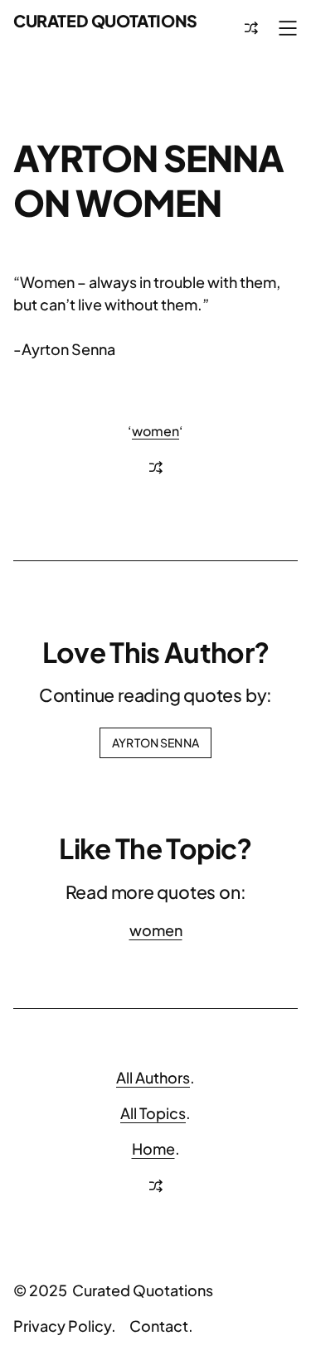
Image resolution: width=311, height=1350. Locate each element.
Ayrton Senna (155, 742)
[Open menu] (288, 28)
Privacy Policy (62, 1325)
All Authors (153, 1077)
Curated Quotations (105, 21)
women (155, 431)
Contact (158, 1325)
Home (153, 1148)
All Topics (153, 1112)
